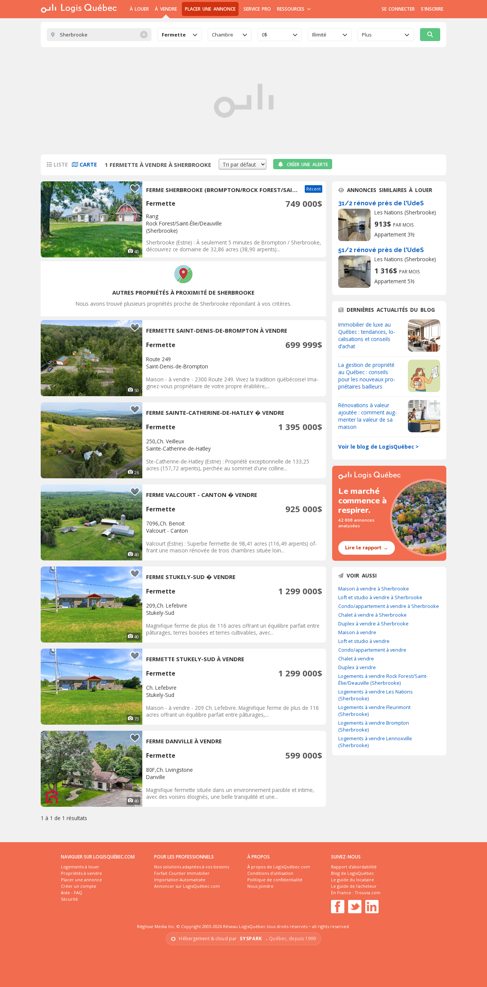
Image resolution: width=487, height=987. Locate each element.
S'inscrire (432, 9)
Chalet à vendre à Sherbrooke (372, 614)
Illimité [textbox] (319, 34)
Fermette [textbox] (174, 34)
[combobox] (180, 34)
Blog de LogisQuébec (352, 873)
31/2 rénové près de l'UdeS (381, 203)
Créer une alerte (307, 164)
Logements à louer (80, 867)
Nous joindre (260, 886)
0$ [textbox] (264, 34)
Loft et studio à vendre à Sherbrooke (380, 597)
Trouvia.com (367, 892)
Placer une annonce (210, 9)
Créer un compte (78, 886)
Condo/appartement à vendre (372, 649)
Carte (87, 164)
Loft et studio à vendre (364, 641)
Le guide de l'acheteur (354, 886)
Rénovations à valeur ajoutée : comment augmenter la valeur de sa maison (367, 415)
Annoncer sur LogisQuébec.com (187, 886)
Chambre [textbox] (222, 34)
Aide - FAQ (71, 892)
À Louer (139, 9)
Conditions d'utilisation (270, 873)
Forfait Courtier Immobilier (182, 873)
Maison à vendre (357, 632)
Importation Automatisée (179, 879)
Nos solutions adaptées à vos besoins (191, 867)
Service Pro (257, 9)
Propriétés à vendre (81, 873)
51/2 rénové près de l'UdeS (381, 250)
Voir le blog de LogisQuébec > (378, 446)
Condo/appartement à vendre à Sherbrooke (388, 606)
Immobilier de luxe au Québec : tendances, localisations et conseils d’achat (366, 335)
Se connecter (398, 9)
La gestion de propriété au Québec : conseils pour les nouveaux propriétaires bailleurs (366, 375)
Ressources (291, 9)
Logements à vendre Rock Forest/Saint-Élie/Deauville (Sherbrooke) (383, 679)
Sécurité (69, 899)
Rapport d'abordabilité (354, 867)
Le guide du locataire (352, 879)
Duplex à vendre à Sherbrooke (373, 623)
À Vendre (166, 9)
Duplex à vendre (357, 667)
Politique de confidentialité (274, 879)
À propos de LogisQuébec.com (278, 867)
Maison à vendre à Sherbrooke (373, 588)
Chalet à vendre (356, 658)
